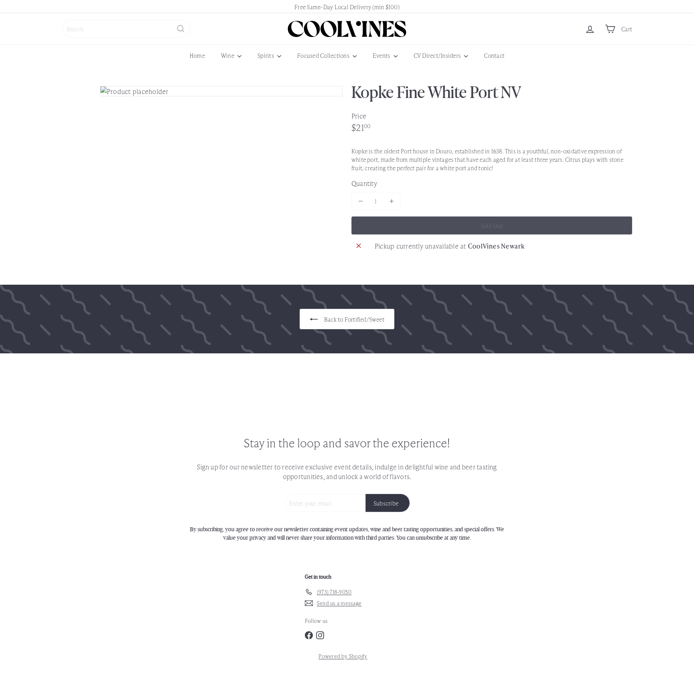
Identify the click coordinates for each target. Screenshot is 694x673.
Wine (228, 55)
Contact (494, 55)
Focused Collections (324, 55)
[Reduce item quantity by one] (360, 201)
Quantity (364, 183)
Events (382, 55)
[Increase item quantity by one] (391, 201)
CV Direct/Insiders (438, 55)
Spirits (266, 55)
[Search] (180, 29)
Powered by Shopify (342, 656)
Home (197, 55)
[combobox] (126, 29)
